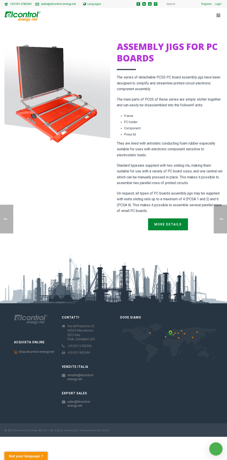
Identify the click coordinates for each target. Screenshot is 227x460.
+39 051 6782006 (20, 4)
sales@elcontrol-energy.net (58, 4)
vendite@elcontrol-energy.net (80, 377)
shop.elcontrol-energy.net (36, 351)
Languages (94, 4)
